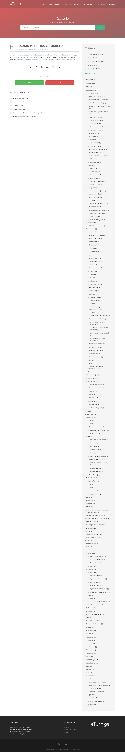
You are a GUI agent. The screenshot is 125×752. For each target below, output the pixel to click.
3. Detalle (90, 487)
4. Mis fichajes (92, 491)
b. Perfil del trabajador (96, 197)
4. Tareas (90, 394)
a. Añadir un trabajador (96, 194)
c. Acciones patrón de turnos (98, 156)
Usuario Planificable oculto (96, 61)
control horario (70, 59)
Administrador (89, 84)
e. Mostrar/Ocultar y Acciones (98, 210)
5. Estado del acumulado (95, 459)
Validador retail (90, 663)
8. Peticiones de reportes (94, 614)
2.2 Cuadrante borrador (95, 120)
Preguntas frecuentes (92, 378)
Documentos (89, 497)
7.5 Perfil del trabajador (95, 297)
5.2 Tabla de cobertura (95, 605)
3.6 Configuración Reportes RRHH (98, 592)
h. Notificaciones (94, 258)
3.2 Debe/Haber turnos (95, 701)
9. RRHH (88, 634)
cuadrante (35, 59)
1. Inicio (88, 672)
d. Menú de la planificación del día (99, 106)
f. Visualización (93, 251)
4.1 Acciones (91, 168)
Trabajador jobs (91, 660)
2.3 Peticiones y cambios (95, 691)
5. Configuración (93, 433)
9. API (91, 363)
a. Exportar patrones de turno (98, 149)
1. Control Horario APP (95, 384)
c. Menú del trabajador (96, 103)
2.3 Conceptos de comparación (100, 333)
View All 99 (88, 73)
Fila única (89, 656)
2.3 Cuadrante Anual (94, 123)
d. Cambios (92, 245)
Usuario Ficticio (18, 105)
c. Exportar (92, 294)
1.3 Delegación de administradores (98, 563)
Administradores (91, 543)
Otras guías (67, 4)
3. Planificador (90, 139)
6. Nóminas (89, 608)
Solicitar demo (101, 4)
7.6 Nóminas (91, 304)
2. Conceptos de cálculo (96, 319)
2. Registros (90, 569)
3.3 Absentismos (93, 582)
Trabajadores (90, 547)
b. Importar (92, 291)
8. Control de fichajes (94, 471)
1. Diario (90, 420)
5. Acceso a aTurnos (92, 620)
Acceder (112, 4)
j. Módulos (92, 265)
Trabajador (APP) (91, 381)
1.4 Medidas (91, 566)
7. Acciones (89, 611)
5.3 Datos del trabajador (95, 220)
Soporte (90, 4)
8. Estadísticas (90, 630)
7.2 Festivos (91, 274)
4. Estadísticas (90, 704)
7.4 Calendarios (92, 281)
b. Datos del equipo (95, 238)
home (53, 22)
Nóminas (87, 531)
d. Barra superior (94, 207)
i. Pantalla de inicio (94, 261)
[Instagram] (59, 744)
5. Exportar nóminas (95, 350)
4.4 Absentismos (93, 178)
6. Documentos (92, 401)
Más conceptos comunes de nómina (96, 518)
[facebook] (36, 67)
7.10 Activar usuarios (94, 268)
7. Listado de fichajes (94, 468)
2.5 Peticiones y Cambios (95, 130)
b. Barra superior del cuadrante (98, 99)
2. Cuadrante (90, 676)
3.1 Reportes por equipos (95, 575)
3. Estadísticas (90, 572)
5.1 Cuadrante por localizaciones (98, 601)
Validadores (89, 666)
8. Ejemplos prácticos (95, 360)
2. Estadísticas (90, 528)
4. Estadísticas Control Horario (97, 430)
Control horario (89, 414)
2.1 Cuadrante (92, 93)
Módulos (57, 4)
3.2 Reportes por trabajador (96, 579)
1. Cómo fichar (92, 481)
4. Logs (88, 595)
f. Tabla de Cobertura (95, 117)
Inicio (43, 4)
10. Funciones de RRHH (96, 312)
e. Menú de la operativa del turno (99, 112)
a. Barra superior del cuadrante (98, 682)
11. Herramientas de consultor (98, 315)
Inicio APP (91, 411)
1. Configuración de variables (95, 525)
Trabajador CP (90, 478)
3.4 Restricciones (93, 162)
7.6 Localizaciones (93, 300)
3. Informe (91, 453)
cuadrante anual (44, 59)
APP (86, 372)
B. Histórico (92, 136)
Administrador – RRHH (93, 534)
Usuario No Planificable (20, 102)
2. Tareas (90, 640)
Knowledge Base (62, 22)
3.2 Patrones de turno (94, 146)
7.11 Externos (92, 271)
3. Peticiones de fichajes (95, 427)
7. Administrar (90, 229)
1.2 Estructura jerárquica (95, 559)
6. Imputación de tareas (93, 624)
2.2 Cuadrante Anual (94, 688)
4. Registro (89, 165)
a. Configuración (94, 287)
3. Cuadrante (91, 391)
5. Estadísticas (92, 398)
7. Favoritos (90, 627)
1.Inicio (88, 87)
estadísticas (53, 59)
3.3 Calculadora (92, 159)
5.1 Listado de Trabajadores (96, 191)
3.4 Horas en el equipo (94, 585)
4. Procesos (91, 647)
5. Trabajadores (91, 188)
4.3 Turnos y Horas (93, 175)
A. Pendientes (93, 133)
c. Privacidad (93, 242)
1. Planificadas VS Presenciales (97, 440)
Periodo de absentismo (20, 98)
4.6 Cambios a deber (94, 185)
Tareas (87, 617)
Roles (50, 4)
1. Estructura (90, 553)
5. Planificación (90, 598)
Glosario (77, 4)
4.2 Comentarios (93, 171)
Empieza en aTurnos (70, 729)
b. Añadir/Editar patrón (96, 152)
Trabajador (89, 504)
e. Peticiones (93, 248)
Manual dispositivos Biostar (94, 515)
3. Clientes (91, 643)
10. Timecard (92, 443)
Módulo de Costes (90, 521)
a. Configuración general (96, 235)
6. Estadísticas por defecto (96, 226)
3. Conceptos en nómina (96, 344)
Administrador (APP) (92, 375)
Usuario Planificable (19, 109)
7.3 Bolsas (91, 278)
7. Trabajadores (92, 404)
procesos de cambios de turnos (24, 57)
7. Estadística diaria (95, 357)
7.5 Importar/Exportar (94, 284)
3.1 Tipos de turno (93, 143)
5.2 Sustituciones (93, 216)
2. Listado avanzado (94, 449)
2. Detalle (90, 423)
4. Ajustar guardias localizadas (97, 456)
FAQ (84, 4)
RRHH (88, 436)
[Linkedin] (66, 744)
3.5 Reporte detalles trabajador (97, 589)
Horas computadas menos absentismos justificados (29, 113)
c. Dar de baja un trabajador (97, 203)
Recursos (88, 540)
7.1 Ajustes (91, 232)
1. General (93, 200)
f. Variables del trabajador (97, 213)
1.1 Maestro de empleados (96, 556)
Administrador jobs (92, 650)
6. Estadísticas (90, 223)
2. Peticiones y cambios (95, 388)
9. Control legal (92, 475)
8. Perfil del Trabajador (95, 408)
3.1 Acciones (91, 698)
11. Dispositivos (92, 446)
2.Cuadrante (90, 90)
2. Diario (90, 484)
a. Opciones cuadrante (96, 96)
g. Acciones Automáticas (96, 255)
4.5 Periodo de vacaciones (96, 181)
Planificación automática (92, 537)
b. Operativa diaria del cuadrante (99, 685)
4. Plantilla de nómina (95, 347)
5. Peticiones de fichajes (95, 494)
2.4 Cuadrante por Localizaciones (98, 127)
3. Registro (89, 695)
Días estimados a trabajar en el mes (24, 116)
